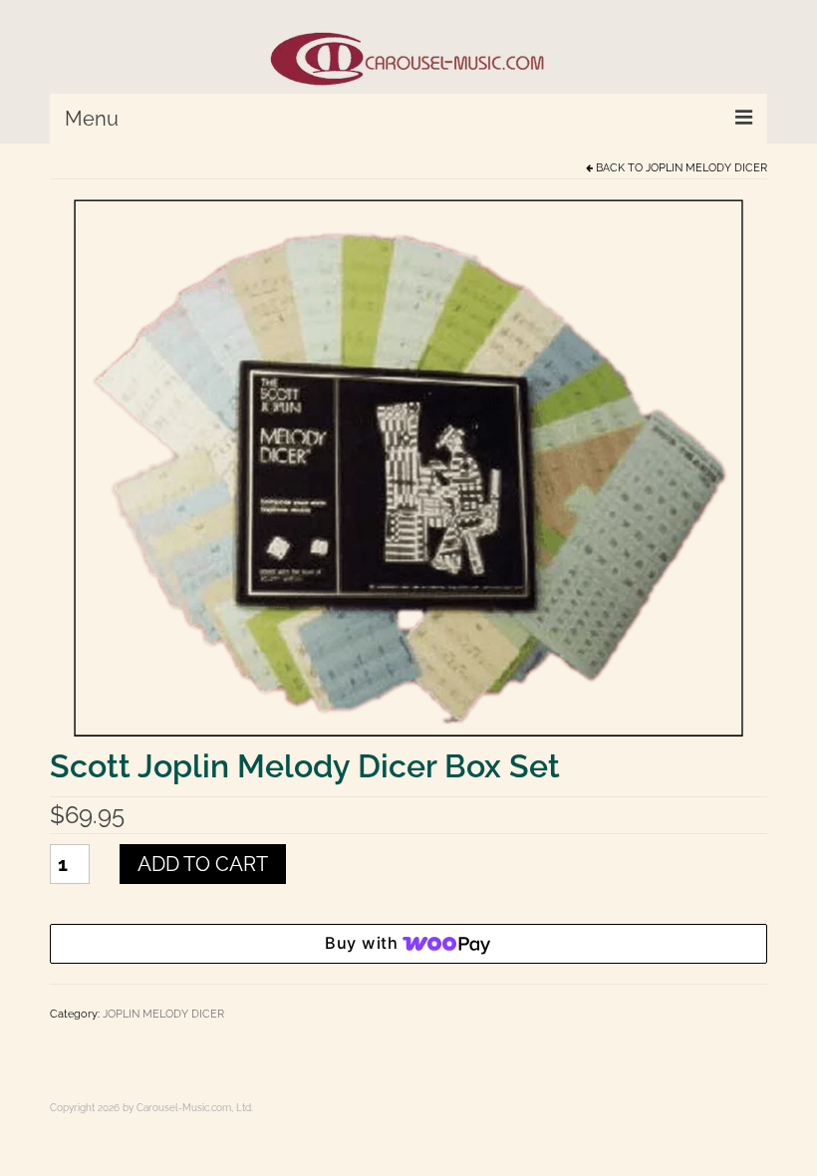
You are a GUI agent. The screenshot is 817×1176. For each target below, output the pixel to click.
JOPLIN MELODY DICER (706, 167)
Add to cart (202, 864)
